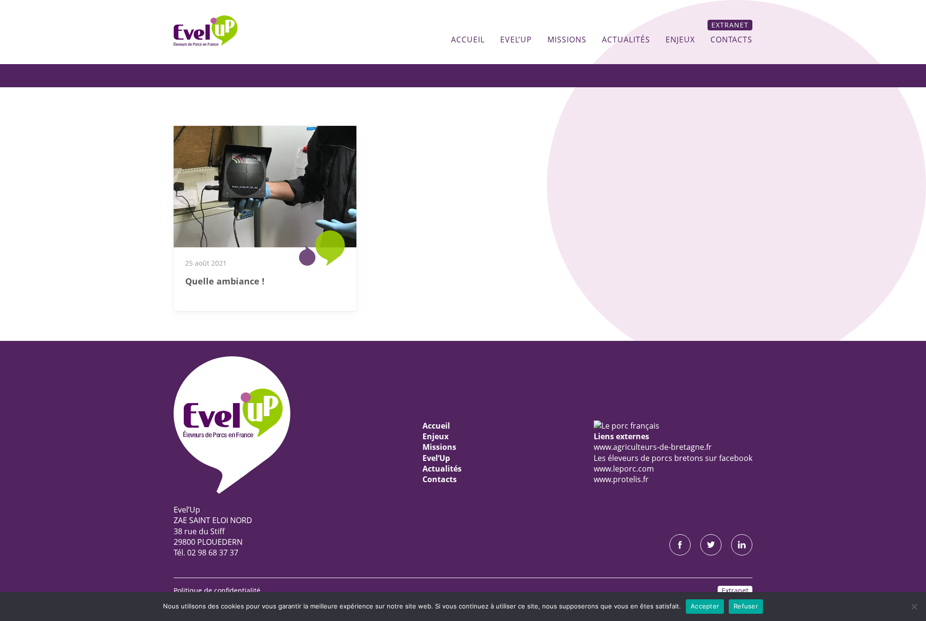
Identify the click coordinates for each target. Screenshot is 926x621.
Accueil (468, 39)
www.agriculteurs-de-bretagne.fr (653, 447)
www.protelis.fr (621, 479)
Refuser (746, 606)
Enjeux (680, 39)
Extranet (730, 24)
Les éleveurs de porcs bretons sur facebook (673, 458)
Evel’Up (516, 39)
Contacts (731, 39)
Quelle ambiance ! (224, 281)
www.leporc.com (624, 468)
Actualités (626, 39)
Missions (566, 39)
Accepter (705, 606)
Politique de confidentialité (217, 590)
